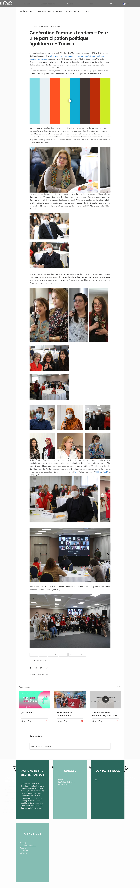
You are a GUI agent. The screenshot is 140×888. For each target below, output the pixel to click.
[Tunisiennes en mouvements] (70, 699)
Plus (85, 11)
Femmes (34, 655)
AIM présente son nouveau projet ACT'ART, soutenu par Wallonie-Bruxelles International (105, 714)
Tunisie (43, 655)
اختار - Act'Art (27, 712)
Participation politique (77, 655)
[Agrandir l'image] (64, 170)
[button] (119, 11)
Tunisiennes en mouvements (64, 714)
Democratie (53, 655)
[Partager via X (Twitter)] (36, 668)
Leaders (63, 655)
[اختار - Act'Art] (34, 699)
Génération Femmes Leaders (49, 11)
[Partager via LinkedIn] (41, 668)
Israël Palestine (72, 11)
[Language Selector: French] (126, 3)
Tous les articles (25, 11)
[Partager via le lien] (47, 668)
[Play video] (70, 101)
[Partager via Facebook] (31, 668)
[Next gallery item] (108, 170)
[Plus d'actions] (109, 26)
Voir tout (118, 687)
